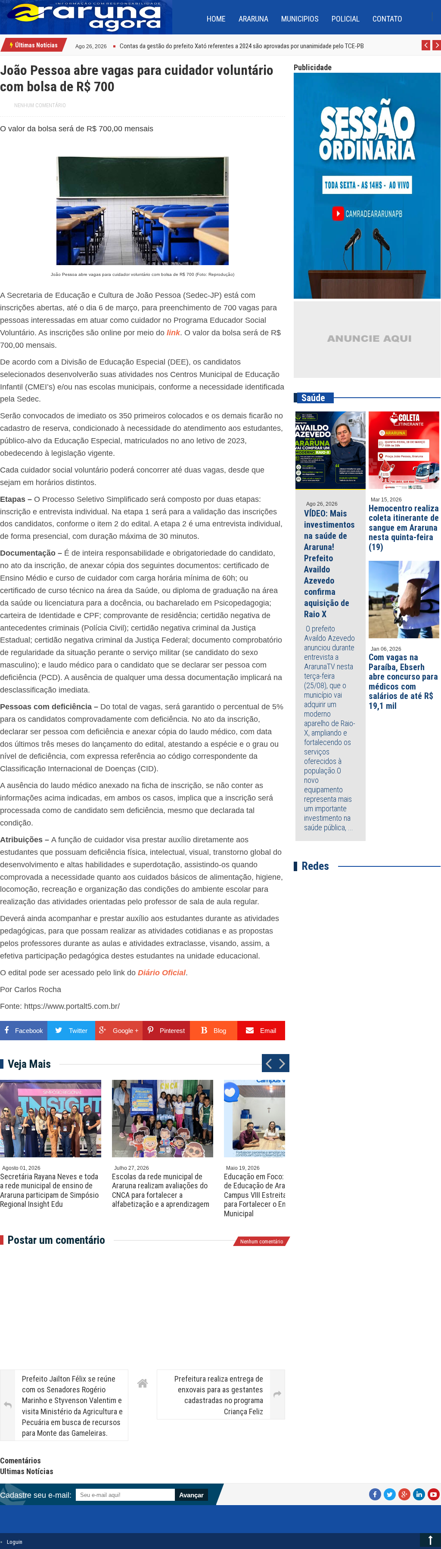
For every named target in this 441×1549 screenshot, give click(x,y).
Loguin (14, 1542)
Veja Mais (29, 1063)
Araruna (253, 18)
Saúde (313, 398)
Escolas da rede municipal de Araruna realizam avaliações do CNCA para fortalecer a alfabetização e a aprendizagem (160, 1190)
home (216, 18)
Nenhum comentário (40, 105)
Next (437, 49)
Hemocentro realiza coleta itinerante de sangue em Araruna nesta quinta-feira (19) (404, 527)
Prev (426, 49)
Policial (346, 18)
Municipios (300, 18)
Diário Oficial (162, 972)
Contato (387, 18)
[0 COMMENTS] (108, 45)
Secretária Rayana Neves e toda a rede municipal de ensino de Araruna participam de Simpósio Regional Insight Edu (49, 1190)
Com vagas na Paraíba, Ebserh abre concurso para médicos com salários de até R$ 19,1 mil (403, 681)
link (173, 332)
